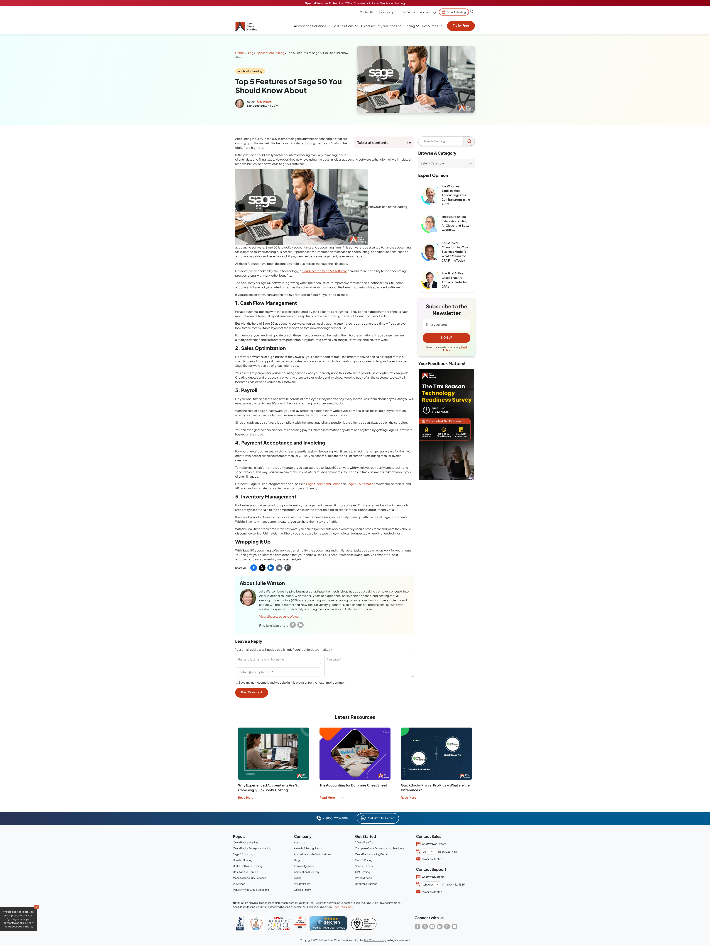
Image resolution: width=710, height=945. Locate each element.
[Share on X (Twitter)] (262, 567)
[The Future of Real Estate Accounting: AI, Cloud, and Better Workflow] (430, 223)
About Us (299, 842)
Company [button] (387, 12)
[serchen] (328, 923)
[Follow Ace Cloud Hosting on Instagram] (454, 926)
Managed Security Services (249, 877)
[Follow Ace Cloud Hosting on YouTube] (432, 926)
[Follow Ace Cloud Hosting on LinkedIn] (440, 926)
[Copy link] (287, 567)
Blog (250, 53)
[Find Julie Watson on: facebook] (293, 625)
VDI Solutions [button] (344, 26)
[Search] (469, 141)
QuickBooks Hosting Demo (371, 854)
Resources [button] (430, 26)
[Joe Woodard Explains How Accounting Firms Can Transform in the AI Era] (430, 195)
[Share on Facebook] (253, 567)
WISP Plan (239, 883)
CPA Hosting (362, 872)
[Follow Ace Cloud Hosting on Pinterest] (447, 926)
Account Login (428, 12)
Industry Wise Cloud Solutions (251, 889)
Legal (297, 877)
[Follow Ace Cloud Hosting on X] (425, 926)
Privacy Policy (302, 883)
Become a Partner (366, 883)
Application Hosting (270, 53)
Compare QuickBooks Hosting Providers (379, 848)
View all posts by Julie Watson (279, 616)
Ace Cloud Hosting (375, 940)
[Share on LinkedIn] (270, 567)
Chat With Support (433, 876)
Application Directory (307, 872)
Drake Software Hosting (247, 866)
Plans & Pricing (363, 860)
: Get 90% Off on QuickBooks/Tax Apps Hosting (355, 3)
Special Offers (364, 866)
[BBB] (239, 923)
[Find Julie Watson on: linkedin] (300, 625)
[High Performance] (300, 923)
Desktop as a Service (245, 872)
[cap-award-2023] (279, 923)
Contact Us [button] (366, 12)
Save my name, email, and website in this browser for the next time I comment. (293, 682)
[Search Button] (472, 12)
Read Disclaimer (342, 906)
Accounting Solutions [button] (310, 26)
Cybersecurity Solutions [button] (379, 26)
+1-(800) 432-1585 (453, 884)
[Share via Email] (279, 567)
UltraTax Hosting (242, 860)
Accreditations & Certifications (312, 854)
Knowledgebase (304, 866)
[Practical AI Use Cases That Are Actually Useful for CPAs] (430, 280)
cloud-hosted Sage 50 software (324, 271)
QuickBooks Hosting (245, 842)
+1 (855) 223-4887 (335, 818)
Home (239, 53)
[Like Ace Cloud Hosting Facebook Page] (417, 926)
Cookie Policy (302, 889)
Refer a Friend (363, 877)
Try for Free (461, 25)
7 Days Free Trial (364, 842)
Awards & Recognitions (308, 848)
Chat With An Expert (380, 818)
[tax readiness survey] (446, 424)
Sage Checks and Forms (323, 484)
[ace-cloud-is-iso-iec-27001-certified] (363, 923)
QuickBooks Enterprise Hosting (252, 848)
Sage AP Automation (361, 484)
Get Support (409, 12)
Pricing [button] (410, 26)
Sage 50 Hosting (243, 854)
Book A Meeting (456, 12)
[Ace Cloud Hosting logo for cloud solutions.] (246, 25)
